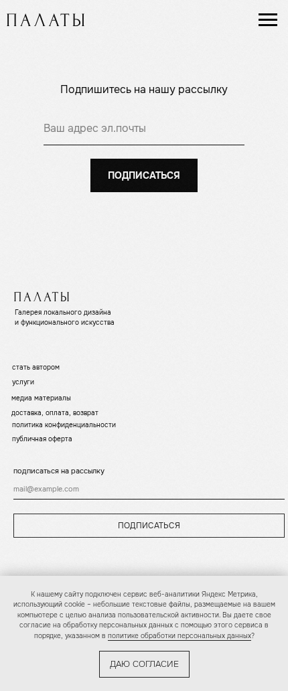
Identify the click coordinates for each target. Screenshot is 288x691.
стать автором (36, 367)
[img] (45, 19)
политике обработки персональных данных (179, 635)
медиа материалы (41, 398)
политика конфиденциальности (64, 424)
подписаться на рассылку (58, 470)
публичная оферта (42, 439)
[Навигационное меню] (268, 20)
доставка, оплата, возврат (54, 412)
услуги (23, 382)
